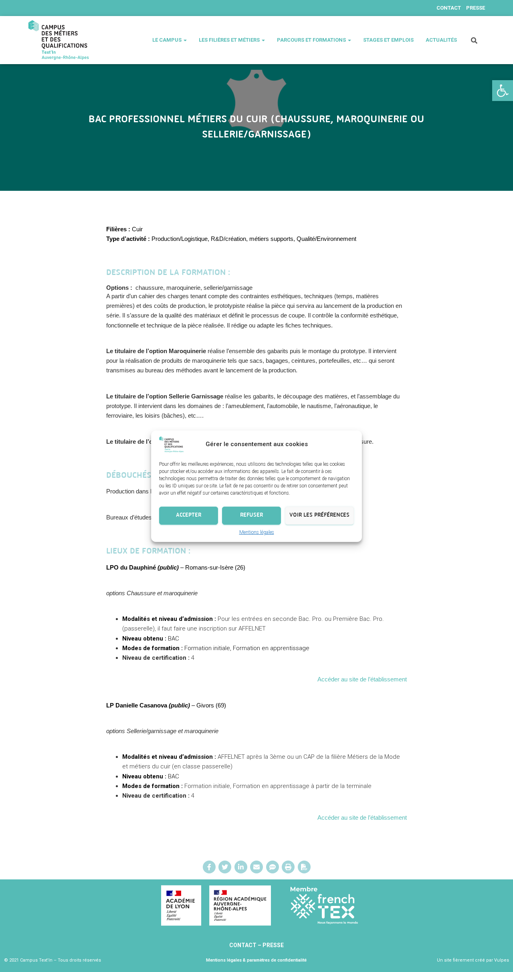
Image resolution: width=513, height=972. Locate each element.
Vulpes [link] (501, 960)
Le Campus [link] (167, 40)
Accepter (188, 515)
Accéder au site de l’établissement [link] (362, 679)
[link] (502, 90)
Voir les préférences (319, 515)
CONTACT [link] (243, 945)
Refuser (251, 515)
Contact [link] (448, 8)
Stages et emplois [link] (388, 40)
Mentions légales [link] (256, 532)
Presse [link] (475, 8)
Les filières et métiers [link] (230, 40)
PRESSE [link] (273, 945)
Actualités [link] (441, 40)
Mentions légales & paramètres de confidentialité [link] (256, 960)
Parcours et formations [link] (312, 40)
